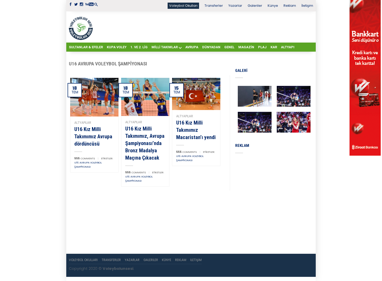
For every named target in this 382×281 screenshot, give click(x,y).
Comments (84, 158)
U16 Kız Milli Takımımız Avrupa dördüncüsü (93, 136)
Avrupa (191, 47)
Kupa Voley (117, 47)
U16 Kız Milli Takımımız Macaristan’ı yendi (196, 130)
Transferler (214, 5)
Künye (273, 5)
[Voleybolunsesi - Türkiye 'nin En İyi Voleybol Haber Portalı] (82, 27)
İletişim (307, 5)
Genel (229, 47)
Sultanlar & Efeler (86, 47)
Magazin (246, 47)
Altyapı (287, 47)
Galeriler (255, 5)
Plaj (262, 47)
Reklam (290, 5)
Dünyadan (211, 47)
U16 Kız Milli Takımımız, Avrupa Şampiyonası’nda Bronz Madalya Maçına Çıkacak (144, 143)
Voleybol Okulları (183, 5)
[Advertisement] (204, 26)
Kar (274, 47)
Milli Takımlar (165, 47)
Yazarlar (235, 5)
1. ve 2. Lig (139, 47)
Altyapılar (82, 122)
